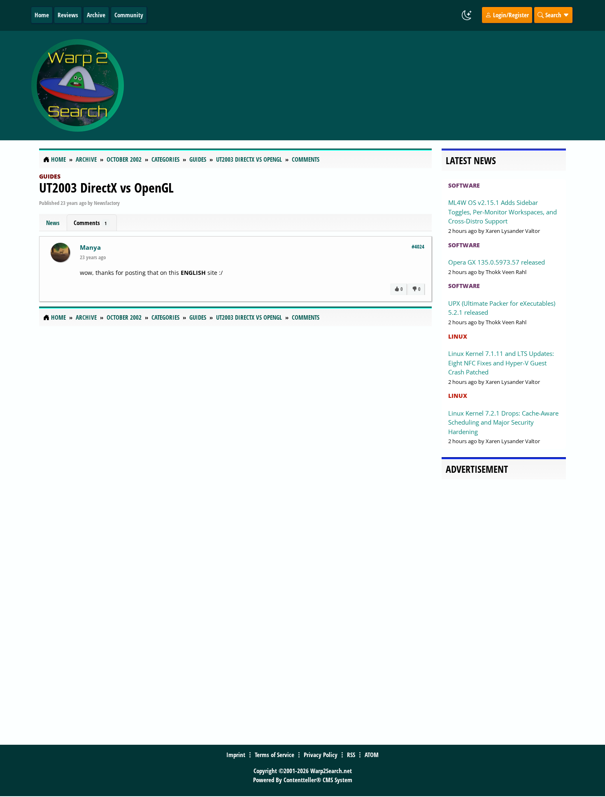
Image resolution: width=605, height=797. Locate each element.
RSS (351, 755)
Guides (49, 176)
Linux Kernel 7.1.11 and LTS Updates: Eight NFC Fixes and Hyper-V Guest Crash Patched (501, 362)
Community (128, 15)
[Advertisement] (351, 85)
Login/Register (510, 15)
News (53, 222)
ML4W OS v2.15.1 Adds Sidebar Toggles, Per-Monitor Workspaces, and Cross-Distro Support (502, 211)
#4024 (418, 246)
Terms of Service (274, 755)
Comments (90, 222)
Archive (96, 15)
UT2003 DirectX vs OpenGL (106, 187)
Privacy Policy (320, 755)
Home (42, 15)
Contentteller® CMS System (318, 780)
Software (464, 185)
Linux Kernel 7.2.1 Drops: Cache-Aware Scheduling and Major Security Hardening (503, 422)
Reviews (68, 15)
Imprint (235, 755)
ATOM (372, 755)
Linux (457, 336)
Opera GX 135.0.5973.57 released (496, 262)
